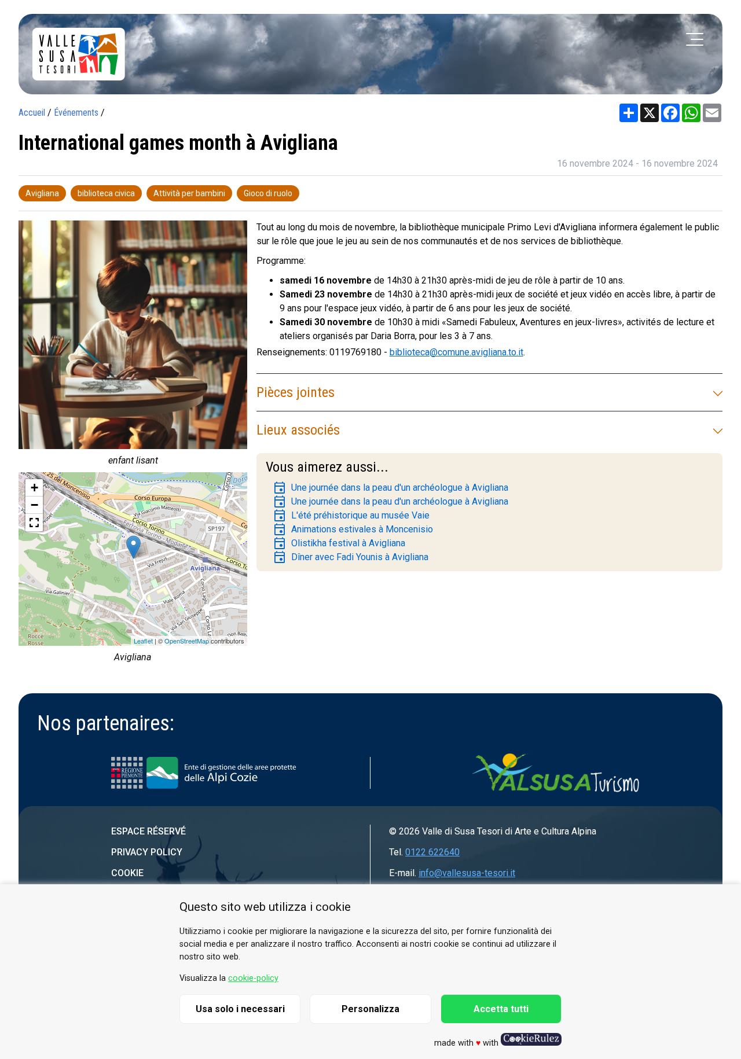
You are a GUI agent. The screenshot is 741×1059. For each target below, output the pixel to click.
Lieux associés (298, 430)
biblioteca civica (106, 193)
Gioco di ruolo (268, 193)
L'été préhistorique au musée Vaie (351, 516)
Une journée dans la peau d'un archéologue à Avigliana (390, 488)
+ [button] (34, 487)
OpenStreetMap (186, 640)
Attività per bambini (189, 193)
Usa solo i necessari (240, 1008)
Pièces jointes (295, 392)
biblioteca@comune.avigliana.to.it (456, 352)
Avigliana (42, 193)
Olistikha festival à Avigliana (339, 543)
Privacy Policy (146, 852)
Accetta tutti (501, 1008)
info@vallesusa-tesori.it (467, 872)
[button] (34, 522)
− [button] (34, 505)
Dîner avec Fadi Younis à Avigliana (350, 557)
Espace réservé (148, 831)
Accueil (32, 112)
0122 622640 (432, 852)
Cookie (127, 872)
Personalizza (370, 1008)
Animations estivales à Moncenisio (353, 529)
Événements (76, 112)
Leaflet (143, 640)
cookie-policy (253, 978)
